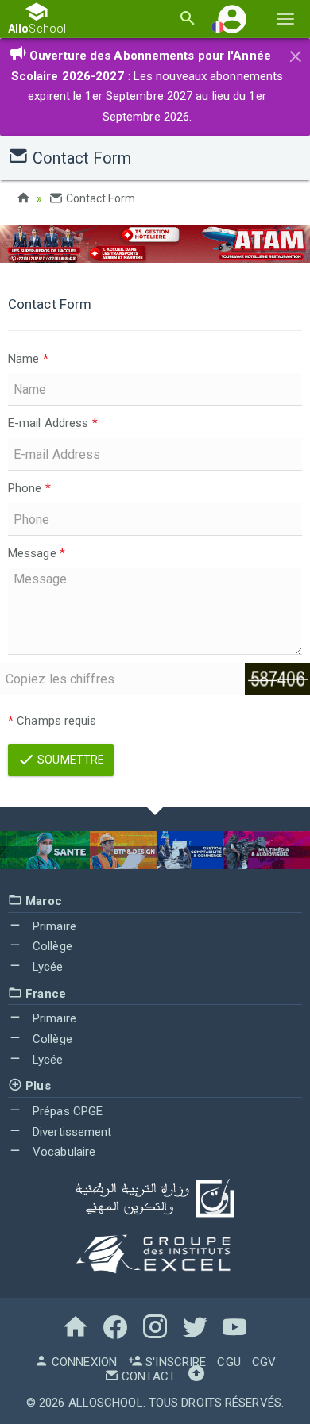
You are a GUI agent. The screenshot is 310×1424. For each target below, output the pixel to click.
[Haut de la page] (196, 1376)
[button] (232, 18)
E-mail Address (53, 423)
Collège (50, 946)
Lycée (46, 967)
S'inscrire (174, 1362)
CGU (228, 1362)
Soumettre (69, 759)
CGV (264, 1362)
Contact (147, 1376)
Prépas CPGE (66, 1111)
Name (28, 359)
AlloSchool (105, 1402)
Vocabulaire (62, 1152)
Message (36, 553)
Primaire (52, 926)
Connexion (82, 1362)
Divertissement (70, 1132)
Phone (29, 488)
